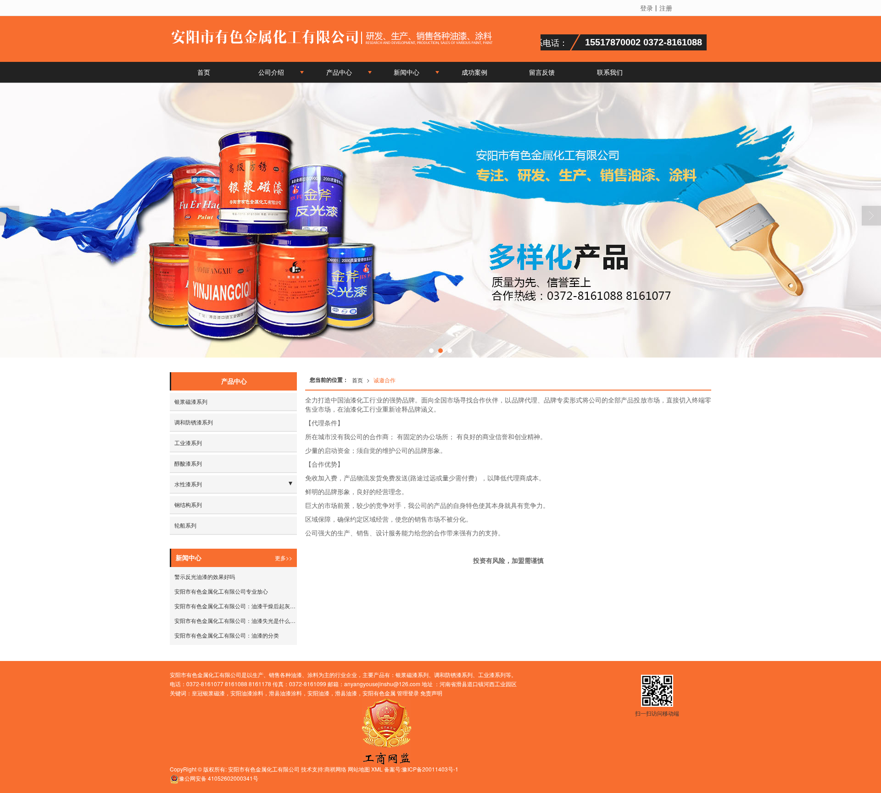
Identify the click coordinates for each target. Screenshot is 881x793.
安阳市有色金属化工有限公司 (264, 769)
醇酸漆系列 (188, 463)
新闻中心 (406, 72)
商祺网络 (335, 769)
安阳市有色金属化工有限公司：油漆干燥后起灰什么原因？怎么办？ (235, 606)
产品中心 (339, 72)
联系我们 (610, 72)
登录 (646, 7)
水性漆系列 (188, 484)
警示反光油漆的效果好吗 (204, 576)
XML (377, 769)
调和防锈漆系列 (193, 422)
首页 (203, 72)
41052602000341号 (218, 778)
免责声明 (431, 693)
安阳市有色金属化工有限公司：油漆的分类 (226, 635)
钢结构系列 (188, 504)
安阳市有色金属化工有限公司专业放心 (221, 591)
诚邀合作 (385, 380)
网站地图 (359, 769)
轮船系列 (185, 525)
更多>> (283, 558)
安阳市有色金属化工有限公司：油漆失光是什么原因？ (235, 620)
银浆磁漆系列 (190, 401)
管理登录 (408, 693)
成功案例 (474, 72)
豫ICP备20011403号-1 (430, 769)
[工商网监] (386, 730)
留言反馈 (542, 72)
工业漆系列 (188, 442)
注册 (665, 7)
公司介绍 (271, 72)
